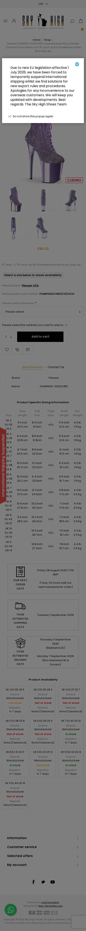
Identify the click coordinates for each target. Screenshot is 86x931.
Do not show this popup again (33, 116)
